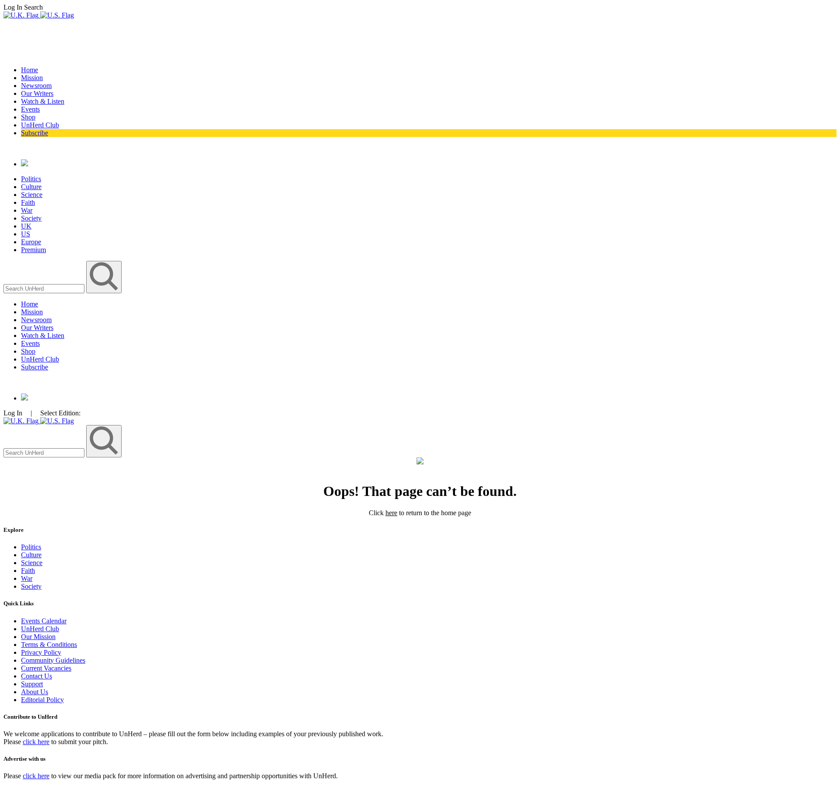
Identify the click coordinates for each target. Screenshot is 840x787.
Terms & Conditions (49, 644)
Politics (31, 179)
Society (31, 218)
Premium (33, 249)
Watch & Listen (42, 101)
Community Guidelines (53, 660)
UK (26, 226)
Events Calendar (43, 621)
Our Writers (37, 93)
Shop (28, 117)
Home (29, 70)
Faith (28, 202)
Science (31, 194)
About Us (34, 692)
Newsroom (36, 85)
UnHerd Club (40, 125)
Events (30, 109)
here (391, 512)
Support (32, 684)
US (25, 234)
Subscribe (34, 133)
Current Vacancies (46, 668)
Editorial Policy (42, 699)
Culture (31, 186)
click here (36, 741)
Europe (31, 242)
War (26, 210)
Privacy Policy (41, 652)
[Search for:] (45, 288)
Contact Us (36, 676)
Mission (32, 77)
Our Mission (38, 636)
